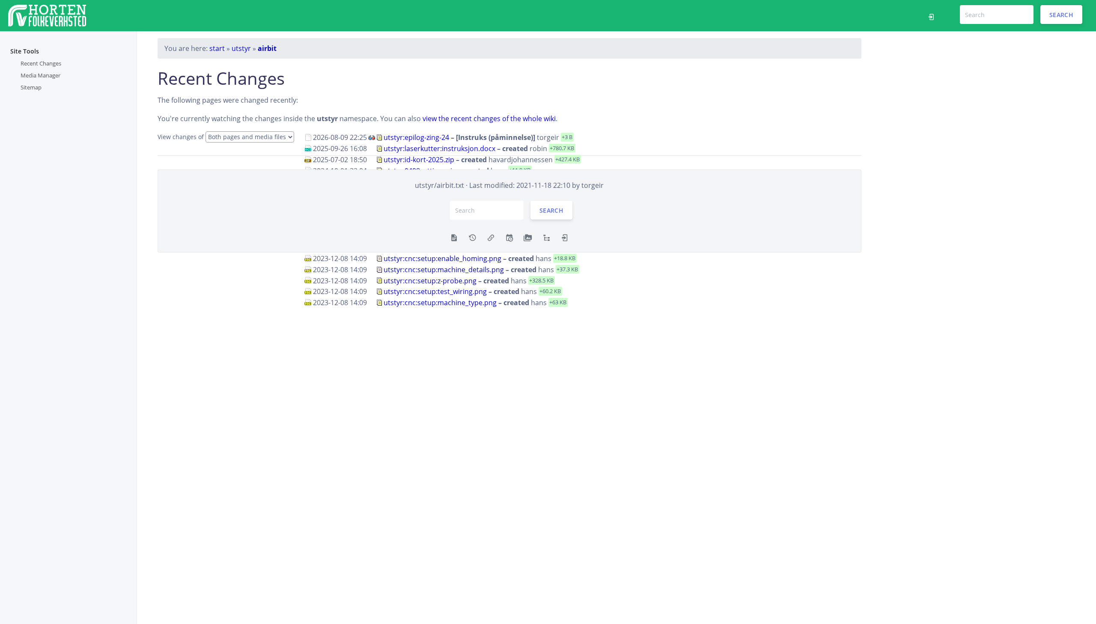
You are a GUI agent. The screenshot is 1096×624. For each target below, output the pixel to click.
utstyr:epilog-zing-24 (416, 137)
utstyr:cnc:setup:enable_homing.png (442, 258)
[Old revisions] (472, 236)
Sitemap (31, 87)
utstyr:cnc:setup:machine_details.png (444, 269)
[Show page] (454, 236)
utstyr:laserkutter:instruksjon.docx (439, 148)
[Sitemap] (546, 236)
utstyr (241, 48)
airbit (267, 48)
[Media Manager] (528, 236)
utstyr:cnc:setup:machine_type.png (440, 302)
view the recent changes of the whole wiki (489, 118)
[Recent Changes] (509, 236)
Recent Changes (41, 63)
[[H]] (47, 15)
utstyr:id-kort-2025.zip (419, 159)
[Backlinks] (491, 236)
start (217, 48)
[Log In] (933, 15)
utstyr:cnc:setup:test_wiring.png (435, 291)
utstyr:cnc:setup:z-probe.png (430, 280)
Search (1061, 15)
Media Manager (40, 75)
